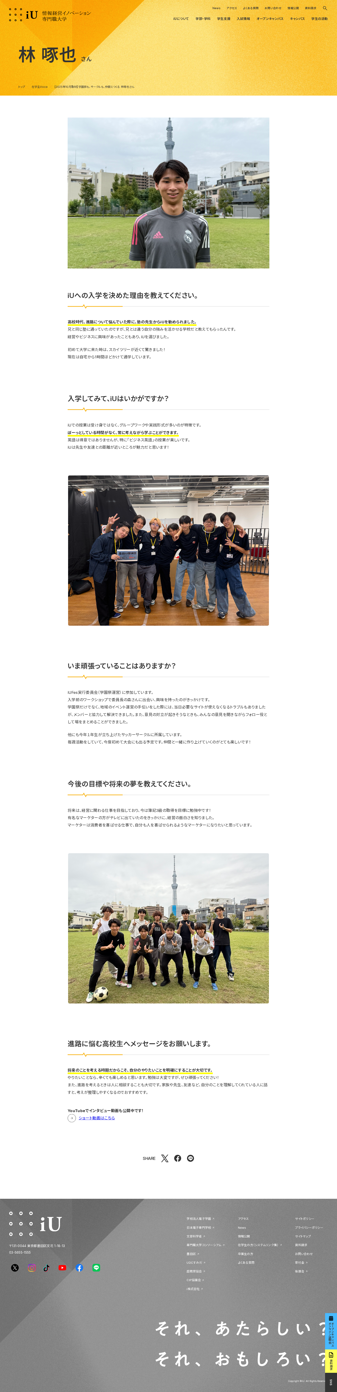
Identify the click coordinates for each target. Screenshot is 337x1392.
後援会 (299, 1271)
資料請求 (310, 8)
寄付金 (299, 1262)
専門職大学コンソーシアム (204, 1245)
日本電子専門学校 (199, 1227)
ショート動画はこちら (97, 1118)
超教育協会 (194, 1271)
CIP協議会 (194, 1280)
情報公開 (293, 8)
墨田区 (191, 1253)
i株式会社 (193, 1288)
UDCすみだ (194, 1262)
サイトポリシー (304, 1218)
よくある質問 (251, 8)
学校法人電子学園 (199, 1218)
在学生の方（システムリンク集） (258, 1245)
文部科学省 (194, 1236)
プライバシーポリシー (309, 1227)
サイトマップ (303, 1236)
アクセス (232, 8)
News (217, 8)
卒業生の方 (245, 1253)
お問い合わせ (273, 8)
